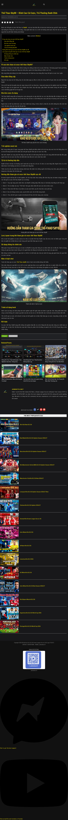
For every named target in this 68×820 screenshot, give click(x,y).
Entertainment (13, 336)
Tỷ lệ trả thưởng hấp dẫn (10, 47)
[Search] (44, 4)
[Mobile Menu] (2, 4)
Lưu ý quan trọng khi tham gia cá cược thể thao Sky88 (16, 52)
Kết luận (6, 60)
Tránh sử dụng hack (9, 58)
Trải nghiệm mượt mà (9, 45)
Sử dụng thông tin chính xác (11, 54)
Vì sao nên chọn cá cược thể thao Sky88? (13, 39)
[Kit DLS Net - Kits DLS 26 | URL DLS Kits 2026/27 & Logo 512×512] (34, 4)
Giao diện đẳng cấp (9, 41)
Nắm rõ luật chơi (8, 56)
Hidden (38, 36)
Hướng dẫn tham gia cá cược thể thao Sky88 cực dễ (15, 49)
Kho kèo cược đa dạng (10, 43)
